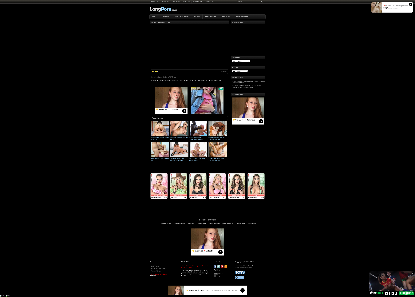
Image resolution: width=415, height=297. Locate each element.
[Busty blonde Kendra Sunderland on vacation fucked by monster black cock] (198, 136)
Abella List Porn (214, 223)
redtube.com (200, 80)
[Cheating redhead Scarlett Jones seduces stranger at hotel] (217, 136)
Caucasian (167, 80)
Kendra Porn (165, 1)
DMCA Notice (155, 266)
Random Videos (156, 271)
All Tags (197, 16)
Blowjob (161, 80)
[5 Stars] (157, 71)
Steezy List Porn (198, 1)
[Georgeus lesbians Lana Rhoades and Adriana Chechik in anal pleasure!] (179, 157)
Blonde (160, 77)
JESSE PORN (155, 1)
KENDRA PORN (166, 223)
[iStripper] (207, 200)
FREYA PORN (252, 223)
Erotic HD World (210, 16)
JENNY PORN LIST (228, 223)
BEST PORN (226, 16)
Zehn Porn (191, 223)
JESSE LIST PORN (179, 223)
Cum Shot (179, 80)
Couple (174, 80)
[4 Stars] (156, 71)
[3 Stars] (155, 71)
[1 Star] (152, 71)
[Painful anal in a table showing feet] (160, 157)
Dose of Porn (241, 223)
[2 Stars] (154, 71)
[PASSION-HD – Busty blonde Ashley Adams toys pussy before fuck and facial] (198, 157)
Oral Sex (185, 80)
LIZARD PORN (209, 1)
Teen (211, 80)
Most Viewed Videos (181, 16)
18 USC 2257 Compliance (159, 268)
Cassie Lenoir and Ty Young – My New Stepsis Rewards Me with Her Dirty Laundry (246, 86)
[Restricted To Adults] (240, 273)
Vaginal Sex (217, 80)
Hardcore (165, 77)
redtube (194, 80)
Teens (174, 77)
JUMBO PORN (176, 1)
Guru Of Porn (186, 1)
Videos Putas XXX (242, 16)
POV (170, 77)
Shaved (207, 80)
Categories (165, 16)
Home (154, 16)
